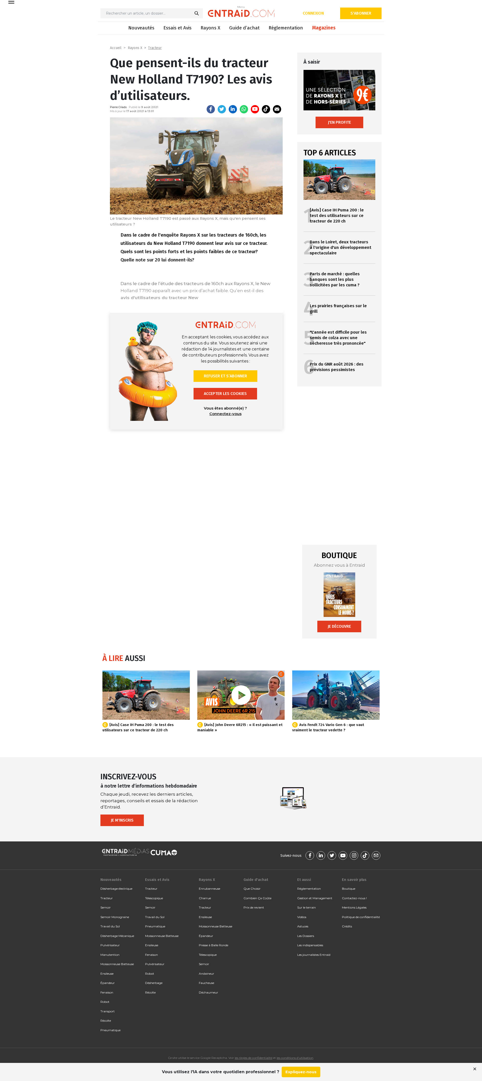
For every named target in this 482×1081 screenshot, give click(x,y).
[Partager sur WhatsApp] (244, 109)
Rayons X (210, 28)
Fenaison (106, 992)
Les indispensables (310, 945)
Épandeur (107, 983)
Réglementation (286, 28)
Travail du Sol (110, 926)
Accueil (116, 48)
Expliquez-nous (301, 1071)
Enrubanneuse (209, 888)
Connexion (313, 13)
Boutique (348, 888)
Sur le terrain (306, 907)
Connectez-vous (225, 413)
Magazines (324, 28)
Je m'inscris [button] (122, 820)
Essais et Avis (177, 28)
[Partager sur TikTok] (266, 109)
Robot (104, 1002)
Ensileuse (106, 973)
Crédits (347, 926)
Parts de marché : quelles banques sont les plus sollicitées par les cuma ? (335, 279)
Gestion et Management (314, 898)
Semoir (105, 907)
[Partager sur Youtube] (255, 109)
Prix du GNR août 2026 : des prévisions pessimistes (337, 367)
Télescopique (154, 898)
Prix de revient (254, 907)
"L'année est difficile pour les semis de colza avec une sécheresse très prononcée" (338, 338)
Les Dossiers (305, 936)
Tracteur (155, 48)
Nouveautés (141, 28)
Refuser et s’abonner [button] (225, 376)
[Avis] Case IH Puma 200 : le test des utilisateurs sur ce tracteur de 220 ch (337, 215)
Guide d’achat (244, 28)
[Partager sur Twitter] (222, 109)
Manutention (109, 955)
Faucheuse (206, 983)
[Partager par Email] (277, 109)
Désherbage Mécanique (117, 936)
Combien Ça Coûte (257, 898)
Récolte (105, 1020)
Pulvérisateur (110, 945)
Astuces (302, 926)
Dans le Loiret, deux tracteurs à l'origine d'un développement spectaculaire (340, 247)
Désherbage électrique (116, 888)
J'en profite (339, 122)
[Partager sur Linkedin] (233, 109)
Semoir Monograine (114, 917)
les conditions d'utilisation (295, 1058)
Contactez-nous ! (354, 898)
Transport (107, 1011)
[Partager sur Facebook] (211, 109)
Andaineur (206, 973)
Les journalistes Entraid (313, 955)
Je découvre (339, 626)
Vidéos (301, 917)
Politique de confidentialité (361, 917)
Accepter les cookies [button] (225, 393)
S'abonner (360, 13)
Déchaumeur (208, 992)
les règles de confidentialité (253, 1058)
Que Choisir (252, 888)
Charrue (205, 898)
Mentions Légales (354, 907)
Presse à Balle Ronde (213, 945)
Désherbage (153, 983)
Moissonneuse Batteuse (117, 964)
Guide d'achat (256, 879)
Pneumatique (110, 1030)
